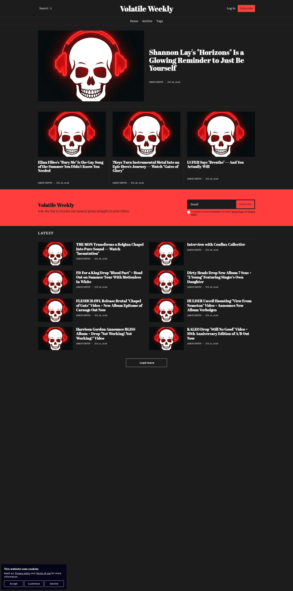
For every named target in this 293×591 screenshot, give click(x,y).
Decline (54, 583)
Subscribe (245, 204)
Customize (34, 583)
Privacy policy (22, 573)
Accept (13, 583)
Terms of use (43, 573)
